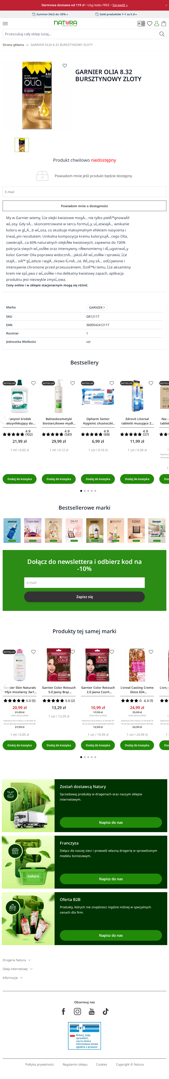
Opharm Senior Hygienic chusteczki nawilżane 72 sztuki (98, 421)
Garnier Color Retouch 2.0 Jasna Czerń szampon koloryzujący (98, 689)
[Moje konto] (156, 23)
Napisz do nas (111, 822)
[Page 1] (81, 491)
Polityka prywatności (39, 1064)
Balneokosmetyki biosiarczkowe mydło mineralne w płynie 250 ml (59, 421)
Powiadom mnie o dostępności (84, 206)
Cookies (101, 1064)
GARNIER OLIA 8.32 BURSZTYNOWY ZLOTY (62, 45)
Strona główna (13, 45)
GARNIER (96, 307)
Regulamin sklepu (75, 1064)
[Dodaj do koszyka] (20, 479)
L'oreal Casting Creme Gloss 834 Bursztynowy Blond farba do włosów (137, 689)
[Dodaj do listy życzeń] (33, 383)
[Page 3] (88, 491)
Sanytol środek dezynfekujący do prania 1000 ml (19, 421)
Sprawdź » (120, 5)
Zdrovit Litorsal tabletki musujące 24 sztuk (137, 421)
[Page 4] (92, 491)
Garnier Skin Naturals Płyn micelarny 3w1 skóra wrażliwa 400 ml (20, 689)
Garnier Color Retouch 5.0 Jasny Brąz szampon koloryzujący (59, 689)
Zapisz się (84, 596)
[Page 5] (95, 491)
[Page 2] (85, 491)
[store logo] (65, 23)
